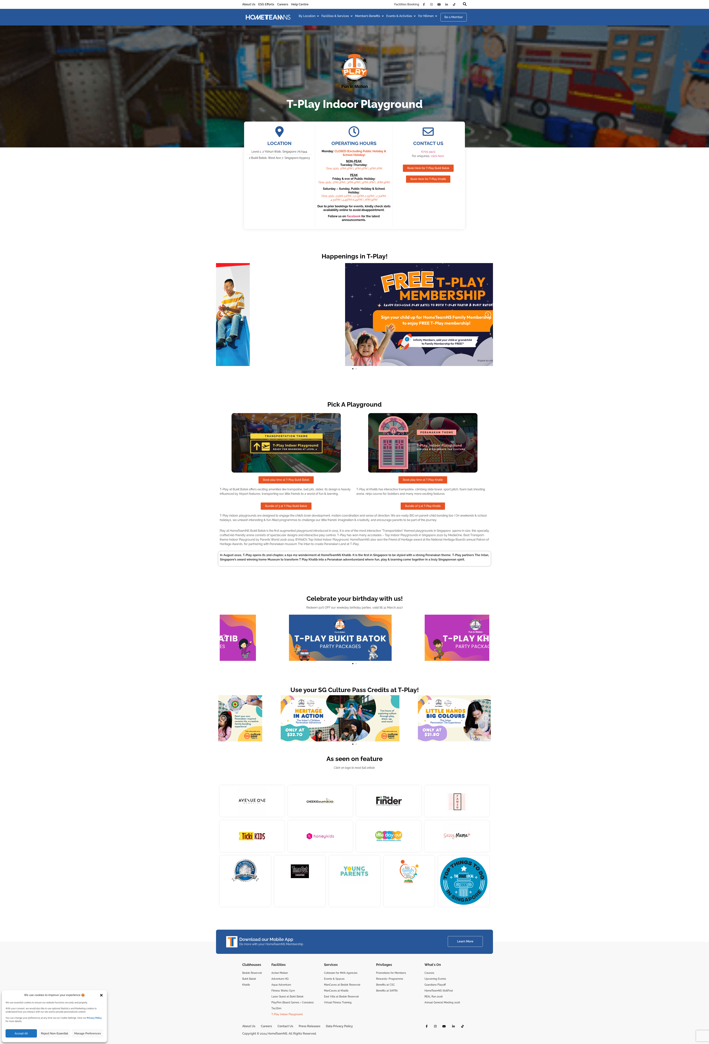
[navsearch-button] (463, 4)
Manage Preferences (87, 1033)
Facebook (354, 216)
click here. (437, 156)
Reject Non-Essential (54, 1033)
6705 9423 (428, 151)
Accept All (21, 1033)
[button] (101, 995)
